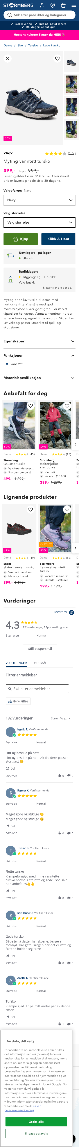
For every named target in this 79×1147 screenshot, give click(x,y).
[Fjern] (69, 15)
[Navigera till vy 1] (71, 61)
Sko (20, 45)
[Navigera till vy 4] (71, 129)
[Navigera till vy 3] (71, 106)
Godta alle (36, 1121)
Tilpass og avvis (36, 1133)
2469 (8, 153)
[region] (36, 1088)
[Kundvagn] (63, 5)
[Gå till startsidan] (18, 5)
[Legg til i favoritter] (57, 59)
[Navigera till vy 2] (71, 84)
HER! (57, 35)
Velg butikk (27, 282)
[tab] (40, 648)
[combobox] (61, 718)
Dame (8, 45)
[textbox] (72, 720)
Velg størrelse (18, 222)
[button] (12, 768)
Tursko (33, 45)
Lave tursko (52, 45)
